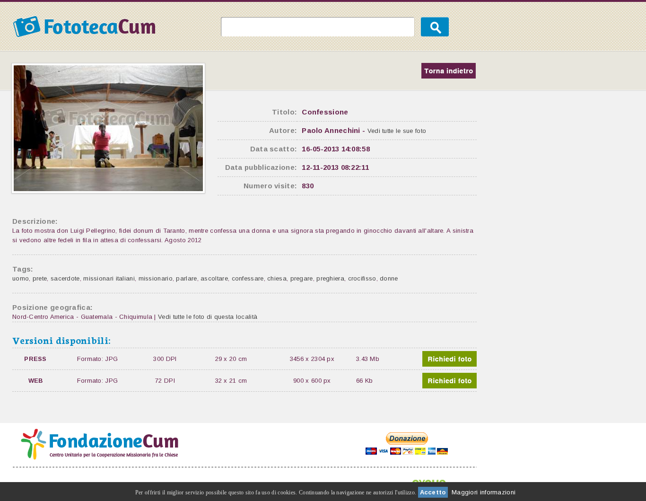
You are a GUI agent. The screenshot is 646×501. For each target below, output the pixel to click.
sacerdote (65, 278)
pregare (301, 278)
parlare (186, 278)
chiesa (277, 278)
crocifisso (362, 278)
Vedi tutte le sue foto (397, 130)
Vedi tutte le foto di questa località (207, 316)
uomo (20, 278)
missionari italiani (109, 278)
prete (40, 278)
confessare (248, 278)
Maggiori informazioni (483, 492)
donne (389, 278)
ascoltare (214, 278)
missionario (156, 278)
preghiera (330, 278)
